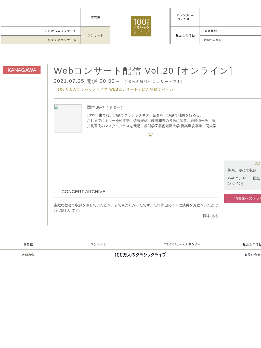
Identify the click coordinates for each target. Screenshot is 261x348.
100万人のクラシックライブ (141, 26)
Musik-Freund (28, 255)
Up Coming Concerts (41, 30)
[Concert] (95, 35)
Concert (98, 244)
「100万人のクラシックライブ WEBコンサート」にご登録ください (113, 89)
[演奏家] (95, 17)
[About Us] (185, 35)
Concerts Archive (41, 40)
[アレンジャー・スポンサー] (185, 17)
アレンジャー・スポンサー (182, 244)
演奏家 (28, 244)
